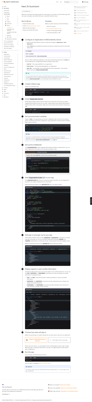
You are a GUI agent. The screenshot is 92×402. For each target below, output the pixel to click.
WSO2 (10, 400)
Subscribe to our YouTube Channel (69, 391)
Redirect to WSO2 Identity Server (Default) (37, 340)
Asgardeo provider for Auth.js (33, 25)
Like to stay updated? (55, 388)
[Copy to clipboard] (69, 92)
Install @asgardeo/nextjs (81, 12)
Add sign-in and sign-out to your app (82, 24)
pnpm (35, 89)
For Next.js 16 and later (30, 152)
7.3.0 (57, 1)
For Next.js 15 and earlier (42, 152)
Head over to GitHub (65, 384)
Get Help (86, 2)
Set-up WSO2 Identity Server (54, 28)
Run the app (78, 33)
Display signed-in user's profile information (82, 28)
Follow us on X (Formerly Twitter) (69, 388)
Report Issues (91, 201)
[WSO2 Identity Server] (10, 2)
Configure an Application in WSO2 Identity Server (81, 7)
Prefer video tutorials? (55, 391)
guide (58, 369)
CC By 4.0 (29, 400)
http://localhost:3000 (45, 363)
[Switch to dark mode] (61, 2)
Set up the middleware (80, 17)
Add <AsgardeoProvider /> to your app (82, 21)
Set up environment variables (82, 15)
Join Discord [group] (5, 394)
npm (27, 89)
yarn (31, 89)
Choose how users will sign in (82, 30)
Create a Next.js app (80, 10)
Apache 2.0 (49, 400)
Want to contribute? (55, 384)
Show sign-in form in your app (60, 340)
